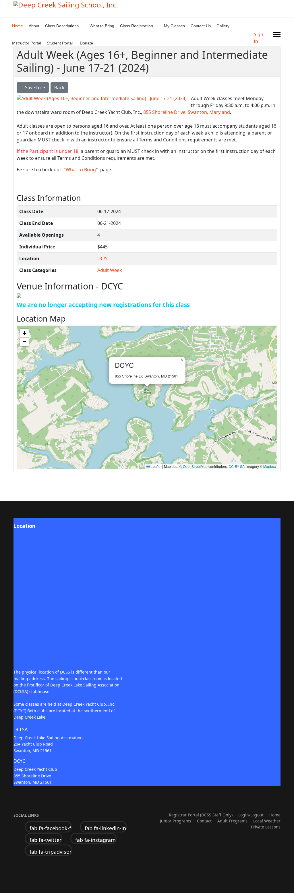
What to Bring (102, 26)
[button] (147, 391)
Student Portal (60, 43)
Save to (33, 87)
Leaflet (155, 466)
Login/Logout (251, 815)
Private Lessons (266, 827)
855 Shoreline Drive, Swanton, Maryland (186, 112)
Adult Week (109, 270)
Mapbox (269, 466)
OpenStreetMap (195, 466)
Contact (204, 821)
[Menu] (277, 34)
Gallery (222, 26)
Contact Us (201, 26)
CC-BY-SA (237, 466)
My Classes (174, 26)
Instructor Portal (26, 43)
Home (17, 26)
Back (59, 87)
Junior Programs (175, 821)
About (34, 26)
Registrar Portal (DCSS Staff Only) (201, 815)
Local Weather (267, 821)
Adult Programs (232, 821)
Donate (86, 43)
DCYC (103, 258)
